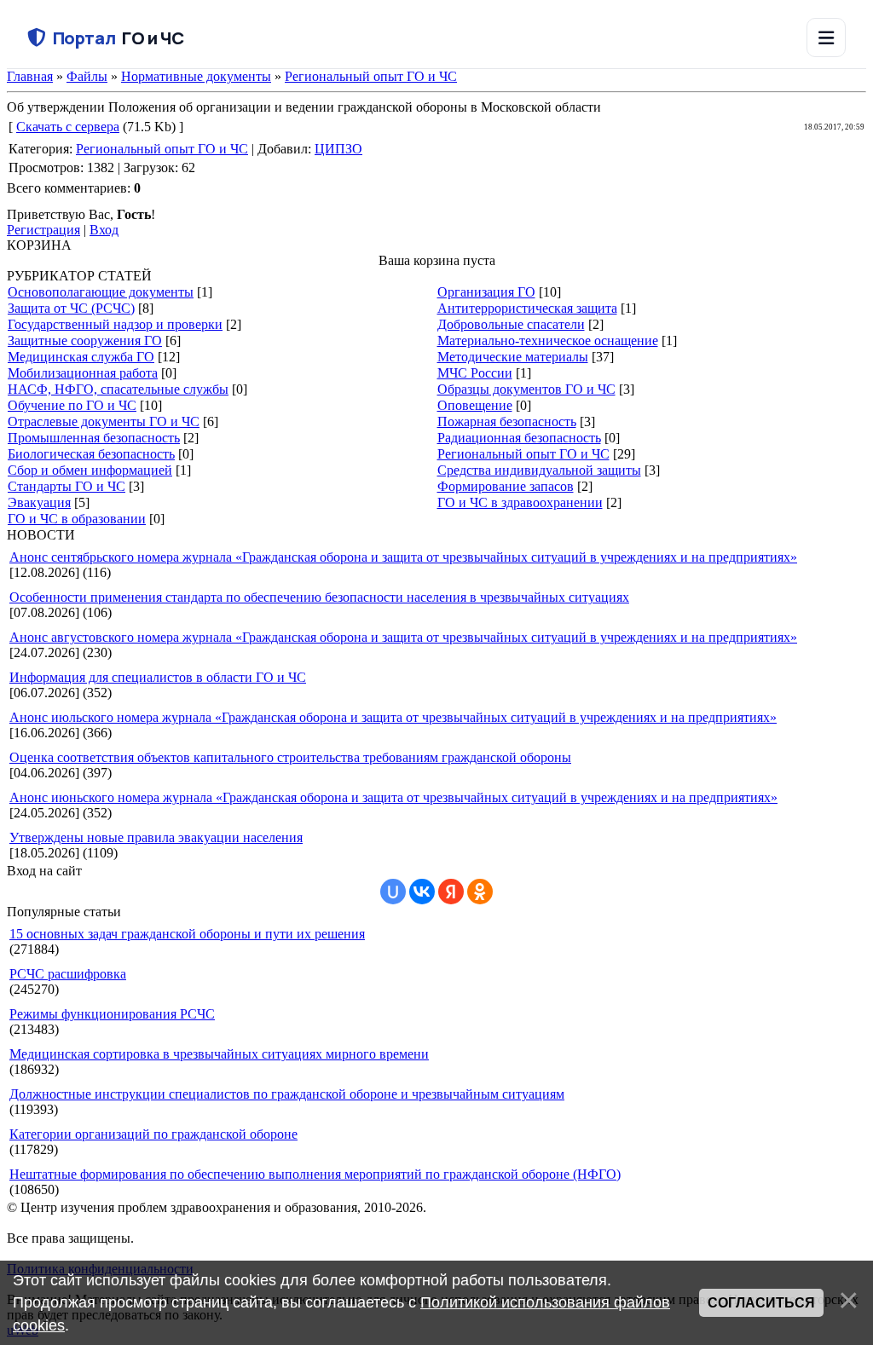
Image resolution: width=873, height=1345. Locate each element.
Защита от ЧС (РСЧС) (71, 308)
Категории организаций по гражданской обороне (153, 1134)
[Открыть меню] (826, 37)
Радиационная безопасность (519, 437)
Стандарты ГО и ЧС (66, 486)
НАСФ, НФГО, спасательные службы (118, 389)
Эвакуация (39, 502)
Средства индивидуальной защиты (539, 470)
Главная (30, 76)
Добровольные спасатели (511, 324)
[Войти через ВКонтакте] (422, 891)
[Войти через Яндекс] (451, 891)
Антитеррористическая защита (527, 308)
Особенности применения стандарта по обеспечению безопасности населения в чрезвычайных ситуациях (319, 597)
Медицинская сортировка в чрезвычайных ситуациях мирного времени (219, 1054)
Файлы (86, 76)
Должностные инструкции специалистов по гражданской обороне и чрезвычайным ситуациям (286, 1094)
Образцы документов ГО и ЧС (526, 389)
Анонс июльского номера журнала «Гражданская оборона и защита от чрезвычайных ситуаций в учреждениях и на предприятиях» (393, 717)
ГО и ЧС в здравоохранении (520, 502)
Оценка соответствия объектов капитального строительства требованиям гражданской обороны (290, 757)
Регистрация (43, 229)
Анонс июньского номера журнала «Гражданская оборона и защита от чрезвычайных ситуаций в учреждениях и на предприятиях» (393, 797)
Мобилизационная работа (83, 373)
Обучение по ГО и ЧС (72, 405)
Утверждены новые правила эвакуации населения (156, 837)
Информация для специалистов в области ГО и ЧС (157, 677)
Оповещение (474, 405)
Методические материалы (512, 356)
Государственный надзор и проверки (115, 324)
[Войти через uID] (393, 891)
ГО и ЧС (118, 37)
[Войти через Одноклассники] (480, 891)
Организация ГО (486, 292)
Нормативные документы (196, 76)
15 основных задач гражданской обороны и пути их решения (187, 933)
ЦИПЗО (338, 148)
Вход (104, 229)
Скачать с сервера (67, 126)
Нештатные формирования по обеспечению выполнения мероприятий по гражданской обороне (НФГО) (315, 1174)
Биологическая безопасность (91, 454)
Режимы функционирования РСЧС (112, 1014)
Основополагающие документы (101, 292)
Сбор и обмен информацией (90, 470)
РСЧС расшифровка (67, 974)
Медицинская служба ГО (81, 356)
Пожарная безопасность (506, 421)
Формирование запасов (505, 486)
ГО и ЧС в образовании (77, 518)
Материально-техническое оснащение (547, 340)
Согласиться (761, 1303)
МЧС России (474, 373)
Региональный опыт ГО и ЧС (371, 76)
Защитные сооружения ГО (85, 340)
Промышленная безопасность (94, 437)
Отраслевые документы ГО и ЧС (103, 421)
